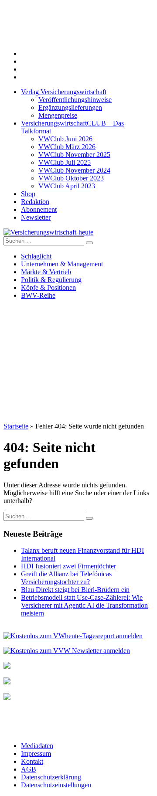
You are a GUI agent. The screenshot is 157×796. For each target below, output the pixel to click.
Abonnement (39, 209)
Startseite (15, 426)
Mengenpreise (57, 115)
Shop (28, 193)
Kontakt (32, 761)
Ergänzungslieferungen (70, 107)
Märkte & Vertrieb (46, 272)
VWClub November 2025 (74, 154)
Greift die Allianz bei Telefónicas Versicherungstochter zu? (66, 577)
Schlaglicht (36, 256)
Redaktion (35, 201)
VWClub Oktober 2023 (71, 178)
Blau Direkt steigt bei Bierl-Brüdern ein (75, 589)
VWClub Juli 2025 (64, 162)
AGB (28, 769)
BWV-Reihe (38, 295)
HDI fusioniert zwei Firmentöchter (68, 566)
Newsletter (36, 217)
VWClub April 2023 (66, 186)
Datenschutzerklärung (51, 777)
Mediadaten (37, 745)
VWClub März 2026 (67, 146)
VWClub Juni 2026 (65, 139)
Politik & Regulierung (51, 279)
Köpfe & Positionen (48, 287)
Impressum (36, 753)
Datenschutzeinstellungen (56, 785)
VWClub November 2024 (74, 170)
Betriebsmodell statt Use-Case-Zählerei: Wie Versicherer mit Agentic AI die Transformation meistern (84, 605)
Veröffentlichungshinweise (75, 99)
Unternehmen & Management (62, 264)
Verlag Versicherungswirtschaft (63, 91)
